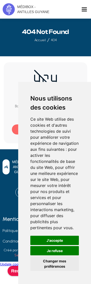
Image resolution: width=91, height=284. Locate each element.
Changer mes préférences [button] (54, 263)
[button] (84, 9)
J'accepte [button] (55, 240)
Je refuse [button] (55, 251)
